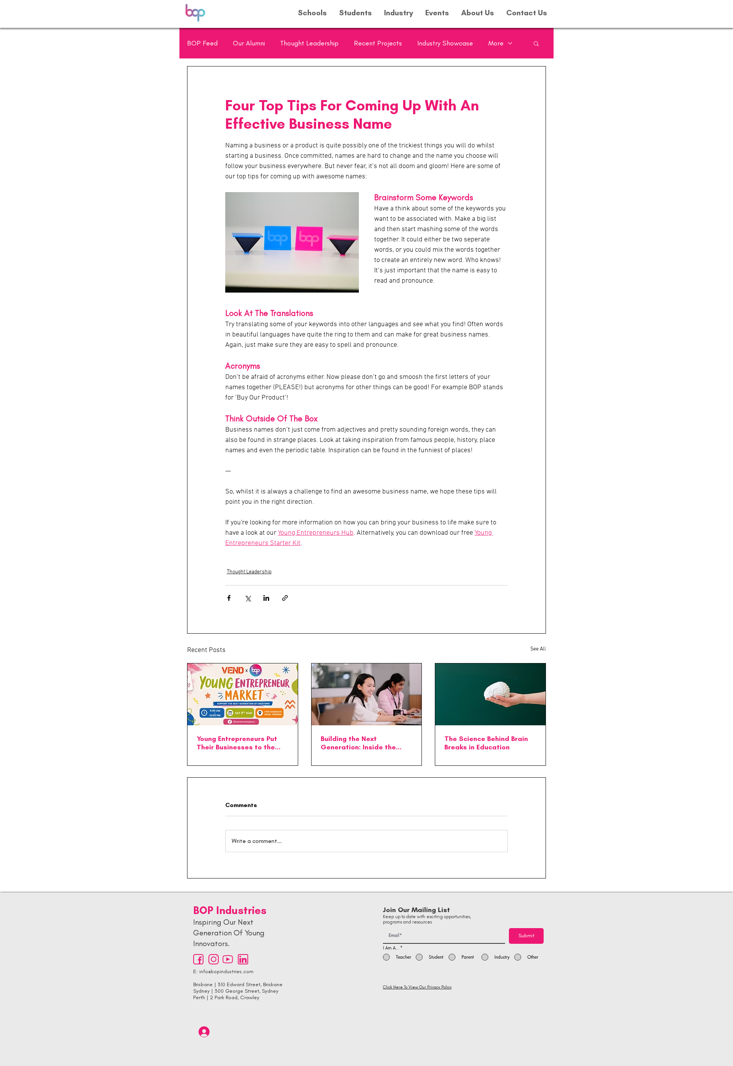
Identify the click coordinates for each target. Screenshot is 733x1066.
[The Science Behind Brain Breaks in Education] (490, 694)
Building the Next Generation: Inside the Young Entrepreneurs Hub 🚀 (362, 742)
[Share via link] (285, 598)
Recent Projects (378, 43)
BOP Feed (202, 43)
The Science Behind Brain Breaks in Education (486, 742)
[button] (536, 43)
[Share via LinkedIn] (266, 598)
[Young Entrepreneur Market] (242, 694)
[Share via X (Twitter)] (247, 598)
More (496, 43)
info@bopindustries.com (226, 971)
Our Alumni (249, 43)
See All (538, 649)
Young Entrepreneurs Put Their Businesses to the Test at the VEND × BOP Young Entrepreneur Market (242, 742)
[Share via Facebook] (228, 598)
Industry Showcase (445, 43)
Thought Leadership (309, 43)
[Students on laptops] (367, 694)
